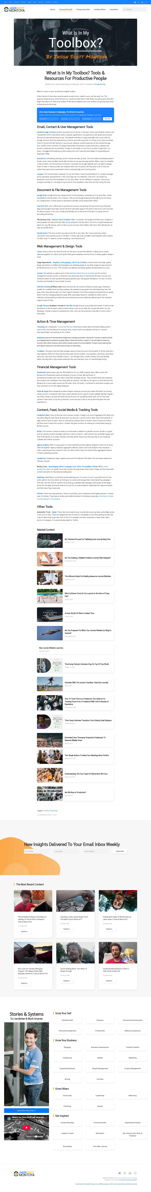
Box (73, 219)
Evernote (40, 206)
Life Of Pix (75, 262)
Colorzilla (68, 305)
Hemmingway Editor (56, 466)
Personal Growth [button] (65, 9)
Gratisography (65, 262)
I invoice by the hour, (65, 327)
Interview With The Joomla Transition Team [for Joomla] (86, 682)
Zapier (54, 512)
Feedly (39, 415)
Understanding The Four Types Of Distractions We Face (86, 773)
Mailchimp (40, 477)
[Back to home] (14, 9)
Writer (95, 466)
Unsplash (56, 262)
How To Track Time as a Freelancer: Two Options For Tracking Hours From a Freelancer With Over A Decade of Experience (87, 701)
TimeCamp (53, 810)
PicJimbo (83, 262)
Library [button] (52, 9)
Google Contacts (49, 132)
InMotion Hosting (43, 286)
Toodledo (40, 351)
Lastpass (40, 174)
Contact (55, 2)
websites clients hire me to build (82, 273)
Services (40, 2)
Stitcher (40, 493)
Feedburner (41, 458)
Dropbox (67, 219)
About (29, 2)
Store (34, 2)
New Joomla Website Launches (51, 648)
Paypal (46, 391)
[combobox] (134, 9)
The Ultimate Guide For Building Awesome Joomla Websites (88, 576)
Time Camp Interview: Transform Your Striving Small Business (88, 720)
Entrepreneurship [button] (83, 9)
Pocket (46, 415)
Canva (39, 251)
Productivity (100, 84)
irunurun (40, 337)
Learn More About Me (25, 1111)
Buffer (39, 431)
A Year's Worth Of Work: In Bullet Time (79, 613)
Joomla (39, 273)
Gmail (39, 132)
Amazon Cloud (57, 219)
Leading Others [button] (100, 9)
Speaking (48, 2)
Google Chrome (42, 305)
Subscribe (107, 119)
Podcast (16, 2)
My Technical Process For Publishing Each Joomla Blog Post (88, 539)
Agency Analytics (43, 445)
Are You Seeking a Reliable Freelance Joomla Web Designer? (88, 557)
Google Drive (42, 195)
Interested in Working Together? (128, 1180)
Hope (10, 2)
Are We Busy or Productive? (75, 792)
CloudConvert (42, 233)
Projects (23, 2)
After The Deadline (84, 466)
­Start (5, 2)
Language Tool (70, 466)
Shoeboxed (41, 372)
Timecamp (41, 327)
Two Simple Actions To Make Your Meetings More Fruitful (87, 755)
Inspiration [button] (114, 9)
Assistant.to (41, 158)
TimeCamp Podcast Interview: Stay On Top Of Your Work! (87, 664)
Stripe (39, 391)
